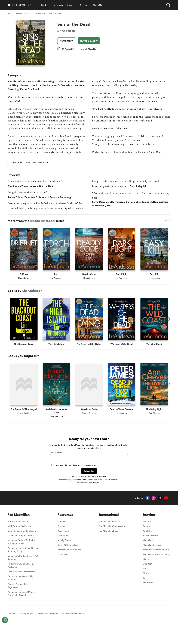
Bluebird (147, 521)
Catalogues (62, 535)
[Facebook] (147, 498)
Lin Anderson (40, 13)
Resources (65, 514)
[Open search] (168, 5)
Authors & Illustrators (63, 5)
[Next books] (169, 249)
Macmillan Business (152, 545)
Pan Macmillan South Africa (112, 526)
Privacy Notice (26, 613)
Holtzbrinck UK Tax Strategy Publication (21, 565)
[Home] (20, 5)
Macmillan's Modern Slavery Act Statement (23, 557)
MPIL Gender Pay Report (19, 526)
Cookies (11, 613)
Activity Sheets (64, 540)
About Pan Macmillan (18, 521)
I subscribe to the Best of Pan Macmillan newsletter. (75, 465)
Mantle (146, 559)
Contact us (62, 521)
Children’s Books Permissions (21, 571)
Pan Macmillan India (108, 531)
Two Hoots (148, 582)
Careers (61, 526)
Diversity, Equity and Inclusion (22, 531)
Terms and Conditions (47, 613)
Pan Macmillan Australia (110, 521)
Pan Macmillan (19, 514)
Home (10, 13)
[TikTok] (160, 498)
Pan (144, 568)
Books (44, 5)
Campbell (147, 526)
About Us (97, 5)
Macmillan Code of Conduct (21, 535)
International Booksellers (69, 549)
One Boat (147, 563)
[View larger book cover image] (30, 42)
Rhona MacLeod (42, 221)
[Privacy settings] (5, 620)
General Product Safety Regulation (18, 586)
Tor (144, 578)
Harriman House (150, 535)
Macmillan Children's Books (156, 549)
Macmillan (148, 540)
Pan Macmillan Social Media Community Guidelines (21, 593)
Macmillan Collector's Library (156, 554)
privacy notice (71, 480)
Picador (146, 573)
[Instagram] (154, 498)
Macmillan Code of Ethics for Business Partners (21, 542)
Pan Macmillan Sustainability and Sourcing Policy (23, 550)
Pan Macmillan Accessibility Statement (20, 578)
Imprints (149, 514)
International (109, 514)
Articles (83, 5)
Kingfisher (147, 531)
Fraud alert (62, 554)
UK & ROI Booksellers (67, 545)
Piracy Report (63, 531)
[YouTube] (166, 497)
